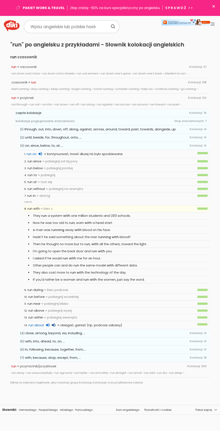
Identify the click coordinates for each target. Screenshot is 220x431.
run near (34, 304)
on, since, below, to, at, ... (44, 145)
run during (35, 290)
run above (36, 310)
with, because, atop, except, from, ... (53, 358)
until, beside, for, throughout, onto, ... (53, 137)
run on (32, 154)
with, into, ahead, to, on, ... (45, 341)
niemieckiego (28, 410)
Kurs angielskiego (127, 410)
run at (32, 182)
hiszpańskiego (48, 410)
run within (35, 317)
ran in (28, 202)
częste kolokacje (28, 113)
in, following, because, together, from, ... (56, 349)
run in (31, 196)
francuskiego (84, 410)
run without (36, 189)
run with (34, 208)
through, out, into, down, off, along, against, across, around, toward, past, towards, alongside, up (100, 129)
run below (35, 168)
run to (32, 175)
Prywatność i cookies (158, 410)
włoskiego (66, 410)
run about (36, 325)
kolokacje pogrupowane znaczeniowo (45, 121)
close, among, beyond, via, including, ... (55, 333)
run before (36, 297)
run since (34, 161)
